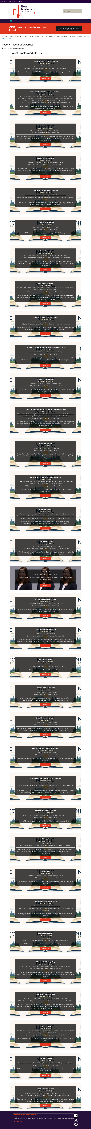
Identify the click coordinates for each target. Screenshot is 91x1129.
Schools (38, 66)
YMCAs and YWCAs (45, 352)
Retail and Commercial (59, 195)
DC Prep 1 (45, 839)
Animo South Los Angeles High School (45, 748)
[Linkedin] (76, 1116)
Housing (63, 98)
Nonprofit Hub (34, 416)
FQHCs (64, 414)
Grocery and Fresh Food (50, 481)
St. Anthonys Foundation (45, 379)
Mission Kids (45, 871)
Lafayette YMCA (45, 1026)
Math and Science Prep (45, 934)
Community (31, 66)
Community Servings (45, 283)
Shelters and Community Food (49, 227)
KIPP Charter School (46, 542)
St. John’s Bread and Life (45, 223)
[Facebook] (76, 1124)
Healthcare (57, 98)
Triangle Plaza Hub (45, 509)
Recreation (26, 100)
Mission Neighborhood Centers (45, 811)
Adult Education (24, 96)
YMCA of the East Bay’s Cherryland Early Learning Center (45, 347)
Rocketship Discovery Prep (45, 688)
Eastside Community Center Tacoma (45, 317)
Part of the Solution (45, 443)
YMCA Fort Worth (45, 1058)
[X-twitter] (76, 1120)
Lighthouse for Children (45, 158)
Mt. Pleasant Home (45, 659)
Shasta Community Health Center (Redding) (45, 778)
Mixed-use (70, 98)
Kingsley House (45, 126)
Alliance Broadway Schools (45, 994)
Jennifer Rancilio (45, 572)
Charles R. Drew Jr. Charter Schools (45, 61)
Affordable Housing (35, 96)
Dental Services (57, 414)
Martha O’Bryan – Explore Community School (45, 477)
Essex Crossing (45, 251)
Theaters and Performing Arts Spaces (52, 66)
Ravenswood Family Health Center (45, 901)
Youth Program (57, 483)
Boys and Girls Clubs (47, 96)
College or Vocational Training (35, 287)
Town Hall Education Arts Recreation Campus (45, 92)
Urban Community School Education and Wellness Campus (45, 409)
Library (60, 481)
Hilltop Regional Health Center (45, 629)
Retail (51, 195)
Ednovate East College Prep (45, 962)
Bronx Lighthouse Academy (45, 718)
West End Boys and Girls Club (45, 599)
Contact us (17, 1121)
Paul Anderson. (6, 38)
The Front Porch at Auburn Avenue (45, 190)
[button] (11, 21)
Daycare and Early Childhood (45, 98)
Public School (41, 546)
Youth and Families (62, 100)
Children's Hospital (59, 96)
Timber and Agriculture (60, 255)
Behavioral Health (34, 352)
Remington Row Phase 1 (45, 1089)
